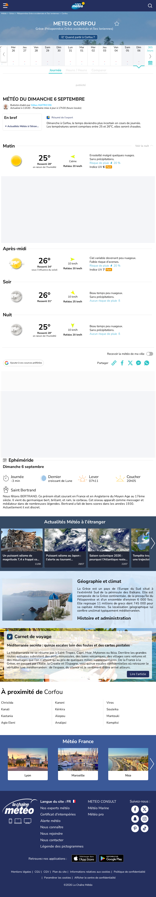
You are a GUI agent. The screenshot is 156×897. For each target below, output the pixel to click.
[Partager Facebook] (122, 362)
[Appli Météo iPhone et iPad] (84, 859)
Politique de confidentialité (129, 872)
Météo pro (96, 814)
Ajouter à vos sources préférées (26, 362)
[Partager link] (113, 362)
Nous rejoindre (51, 833)
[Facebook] (135, 809)
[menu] (6, 6)
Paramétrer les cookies (57, 877)
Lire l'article (138, 674)
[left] (4, 54)
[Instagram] (144, 819)
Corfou (65, 13)
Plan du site (60, 872)
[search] (150, 6)
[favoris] (116, 23)
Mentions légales (21, 872)
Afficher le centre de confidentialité (94, 877)
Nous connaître (51, 827)
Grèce (11, 13)
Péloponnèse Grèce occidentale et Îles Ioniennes (38, 13)
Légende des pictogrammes (62, 846)
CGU (37, 872)
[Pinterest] (135, 828)
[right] (153, 543)
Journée (55, 70)
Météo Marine (98, 808)
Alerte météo (50, 821)
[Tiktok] (144, 828)
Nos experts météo (55, 808)
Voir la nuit (142, 146)
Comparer (99, 70)
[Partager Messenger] (138, 362)
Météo (4, 13)
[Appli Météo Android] (111, 859)
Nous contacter (51, 840)
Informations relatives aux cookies (90, 872)
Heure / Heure (76, 70)
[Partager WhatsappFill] (146, 362)
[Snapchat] (135, 819)
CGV (46, 872)
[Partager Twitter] (130, 362)
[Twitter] (144, 809)
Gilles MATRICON (41, 105)
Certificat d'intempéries (58, 814)
